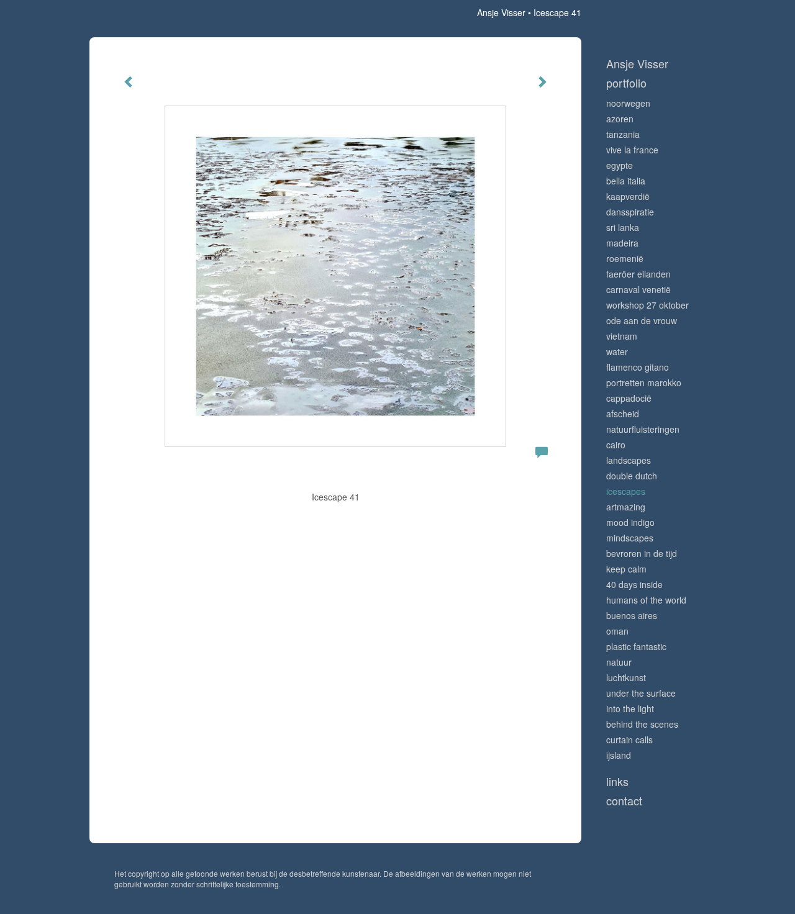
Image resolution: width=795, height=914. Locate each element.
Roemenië (624, 258)
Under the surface (641, 693)
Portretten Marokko (643, 382)
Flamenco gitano (637, 367)
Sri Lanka (622, 227)
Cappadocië (629, 398)
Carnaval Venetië (638, 289)
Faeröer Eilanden (638, 274)
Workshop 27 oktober (647, 305)
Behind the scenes (642, 724)
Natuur (619, 662)
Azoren (620, 118)
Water (617, 351)
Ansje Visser (501, 12)
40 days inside (634, 584)
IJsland (618, 755)
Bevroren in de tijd (641, 553)
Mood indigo (630, 522)
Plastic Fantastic (636, 646)
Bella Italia (625, 180)
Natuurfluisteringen (642, 429)
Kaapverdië (628, 196)
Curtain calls (629, 739)
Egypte (619, 165)
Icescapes (625, 491)
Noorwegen (628, 103)
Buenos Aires (631, 615)
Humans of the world (646, 600)
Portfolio (626, 83)
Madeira (622, 243)
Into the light (630, 708)
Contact (624, 800)
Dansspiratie (630, 212)
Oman (617, 631)
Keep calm (626, 569)
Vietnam (621, 336)
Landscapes (628, 460)
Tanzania (623, 134)
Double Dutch (631, 475)
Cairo (615, 444)
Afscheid (622, 413)
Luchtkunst (626, 677)
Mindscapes (629, 538)
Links (617, 781)
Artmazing (625, 506)
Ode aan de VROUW (641, 320)
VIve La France (632, 149)
